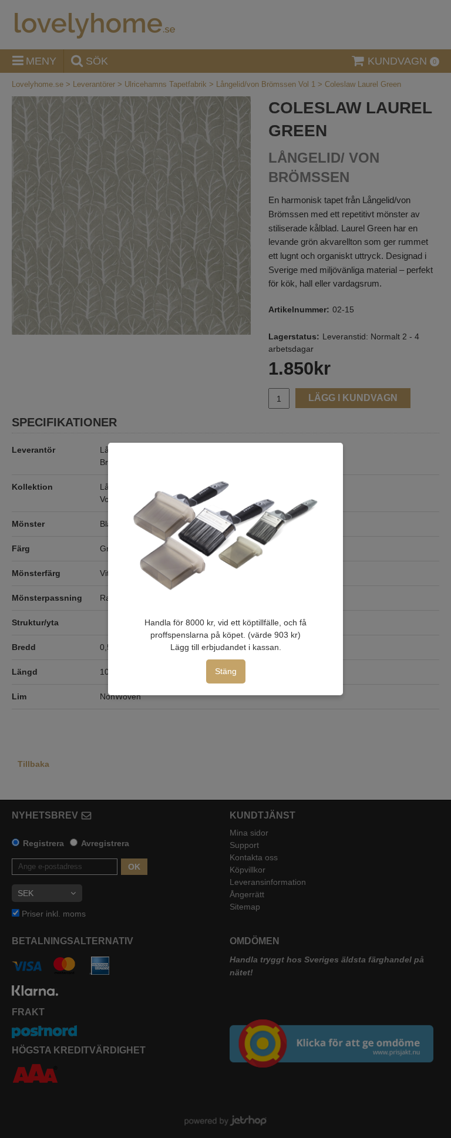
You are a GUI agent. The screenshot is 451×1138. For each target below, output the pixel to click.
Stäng (226, 671)
